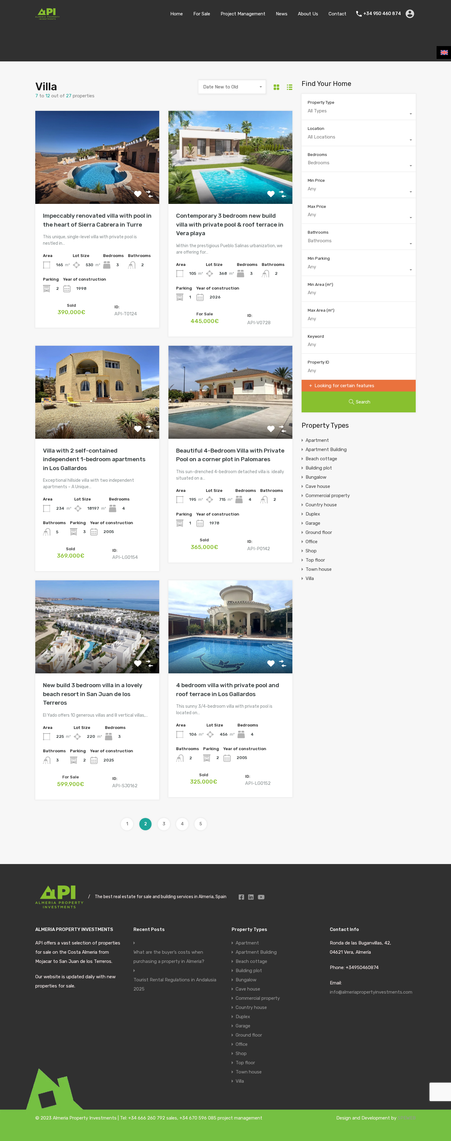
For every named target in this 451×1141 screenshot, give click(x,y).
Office (312, 541)
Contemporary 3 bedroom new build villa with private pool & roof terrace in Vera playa (229, 224)
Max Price (317, 206)
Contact (337, 14)
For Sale (201, 14)
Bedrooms (317, 154)
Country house (321, 505)
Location (316, 128)
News (281, 14)
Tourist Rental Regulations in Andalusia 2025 (174, 984)
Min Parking (319, 258)
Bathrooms (318, 232)
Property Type (321, 102)
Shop (311, 551)
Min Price (316, 180)
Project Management (243, 14)
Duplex (313, 514)
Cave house (318, 486)
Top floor (315, 560)
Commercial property (328, 495)
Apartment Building (326, 449)
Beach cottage (321, 458)
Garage (313, 523)
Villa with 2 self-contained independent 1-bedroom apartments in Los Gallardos (94, 459)
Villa (310, 578)
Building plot (319, 468)
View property (97, 185)
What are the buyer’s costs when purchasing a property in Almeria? (168, 956)
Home (176, 14)
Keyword (316, 336)
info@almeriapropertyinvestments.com (371, 992)
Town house (319, 569)
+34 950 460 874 (382, 13)
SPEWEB (407, 1118)
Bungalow (316, 477)
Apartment (317, 440)
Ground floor (319, 532)
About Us (308, 14)
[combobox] (232, 87)
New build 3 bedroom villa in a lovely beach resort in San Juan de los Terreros (92, 694)
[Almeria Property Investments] (47, 17)
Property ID (318, 362)
